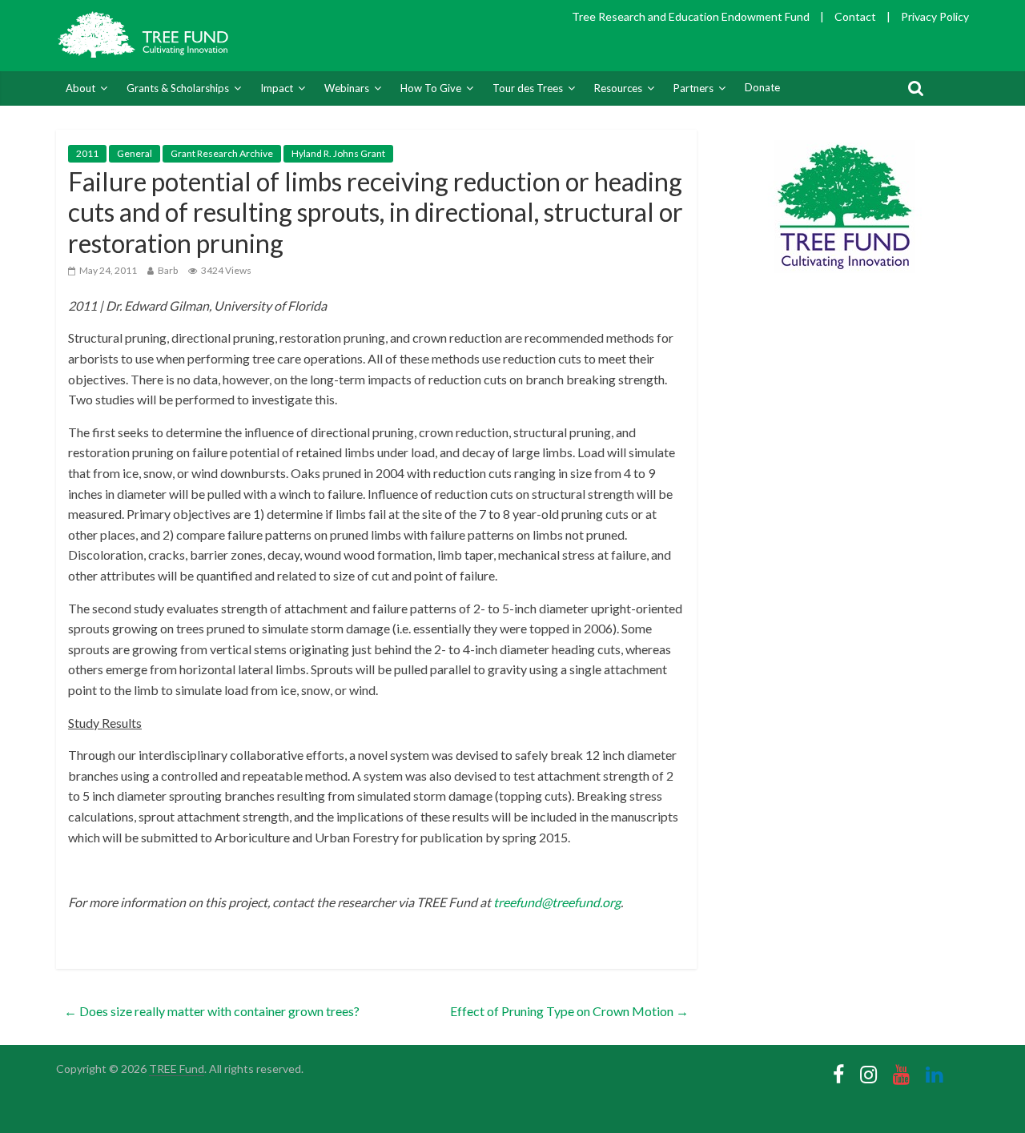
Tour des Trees (527, 88)
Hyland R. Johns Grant (338, 153)
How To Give (430, 88)
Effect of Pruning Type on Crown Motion (569, 1010)
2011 (87, 153)
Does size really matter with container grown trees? (212, 1010)
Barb (168, 270)
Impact (276, 88)
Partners (693, 88)
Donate (762, 87)
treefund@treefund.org (557, 902)
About (80, 88)
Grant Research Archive (222, 153)
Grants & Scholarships (178, 88)
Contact (855, 16)
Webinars (346, 88)
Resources (618, 88)
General (134, 153)
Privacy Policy (935, 16)
